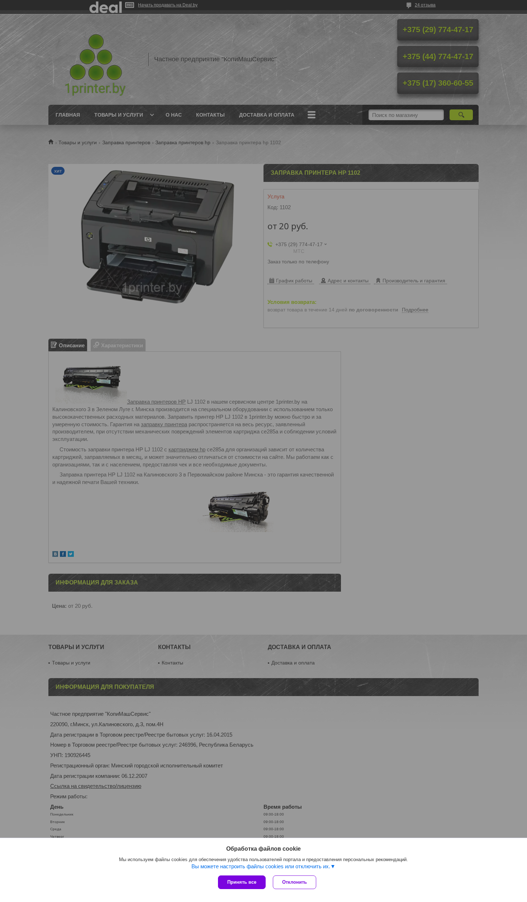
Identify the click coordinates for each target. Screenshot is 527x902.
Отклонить (294, 882)
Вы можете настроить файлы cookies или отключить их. (260, 866)
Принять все (241, 882)
